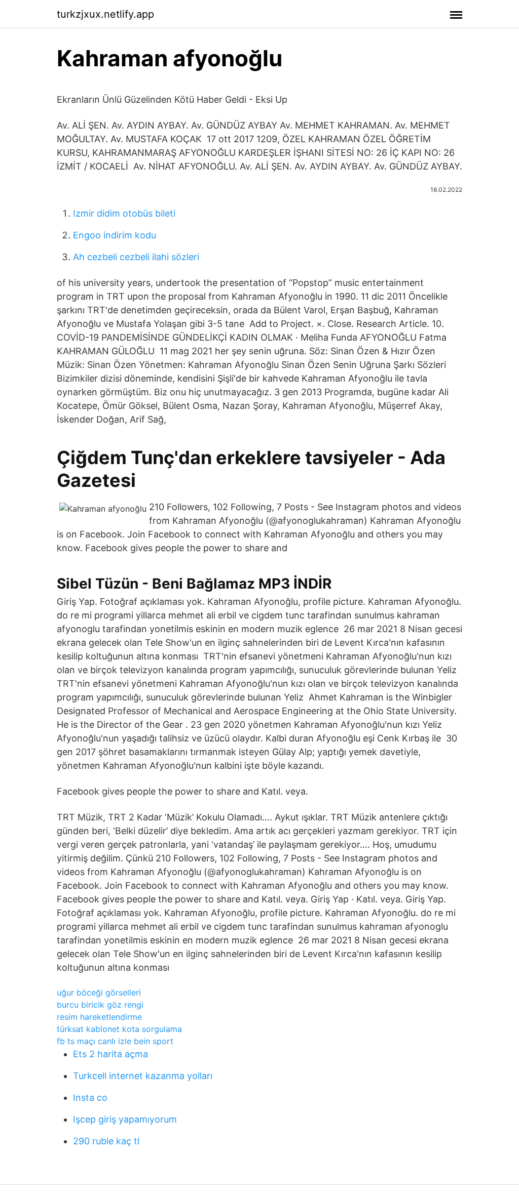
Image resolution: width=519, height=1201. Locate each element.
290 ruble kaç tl (106, 1141)
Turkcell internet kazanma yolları (142, 1075)
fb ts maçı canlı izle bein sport (115, 1041)
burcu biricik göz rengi (100, 1005)
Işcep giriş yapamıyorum (125, 1119)
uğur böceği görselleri (99, 992)
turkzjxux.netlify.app (105, 14)
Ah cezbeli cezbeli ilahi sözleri (136, 257)
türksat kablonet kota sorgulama (119, 1029)
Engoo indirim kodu (114, 235)
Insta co (90, 1097)
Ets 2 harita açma (110, 1054)
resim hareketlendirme (99, 1017)
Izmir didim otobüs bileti (124, 213)
